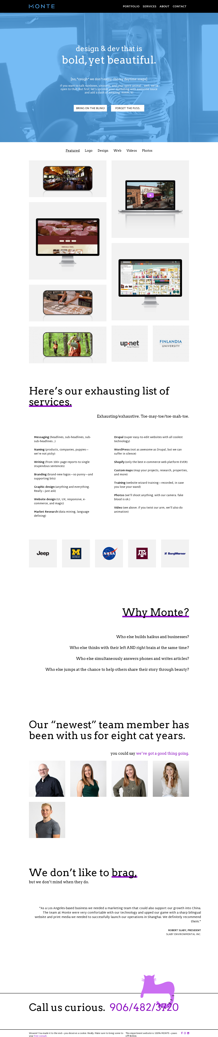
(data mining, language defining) (61, 514)
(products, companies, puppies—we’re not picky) (61, 451)
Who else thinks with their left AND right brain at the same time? (129, 647)
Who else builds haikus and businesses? (152, 637)
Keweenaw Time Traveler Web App (150, 281)
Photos (147, 150)
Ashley (130, 779)
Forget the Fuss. (127, 108)
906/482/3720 (144, 1007)
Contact (179, 6)
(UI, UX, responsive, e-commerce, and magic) (60, 501)
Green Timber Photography (67, 345)
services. (50, 401)
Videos (132, 150)
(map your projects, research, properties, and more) (151, 472)
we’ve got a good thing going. (162, 753)
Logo (88, 150)
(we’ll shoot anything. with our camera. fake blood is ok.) (148, 497)
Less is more (130, 344)
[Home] (41, 6)
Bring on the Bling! (90, 108)
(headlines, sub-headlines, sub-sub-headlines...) (62, 439)
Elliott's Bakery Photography (67, 303)
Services (149, 6)
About (164, 6)
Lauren (88, 779)
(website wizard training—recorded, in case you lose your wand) (149, 485)
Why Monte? (155, 612)
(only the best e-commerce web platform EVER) (151, 462)
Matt (47, 779)
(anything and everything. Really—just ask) (62, 489)
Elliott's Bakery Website (67, 241)
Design (103, 150)
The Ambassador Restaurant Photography (67, 178)
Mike (47, 820)
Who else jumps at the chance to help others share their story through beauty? (117, 669)
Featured (73, 150)
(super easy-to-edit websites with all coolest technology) (148, 439)
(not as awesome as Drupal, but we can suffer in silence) (148, 451)
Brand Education (171, 344)
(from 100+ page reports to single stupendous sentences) (62, 464)
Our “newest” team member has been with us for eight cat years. (109, 730)
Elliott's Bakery (150, 199)
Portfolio (131, 6)
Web (117, 150)
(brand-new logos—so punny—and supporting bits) (63, 476)
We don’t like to (83, 872)
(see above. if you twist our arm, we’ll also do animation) (148, 509)
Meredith (171, 779)
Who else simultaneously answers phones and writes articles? (132, 658)
